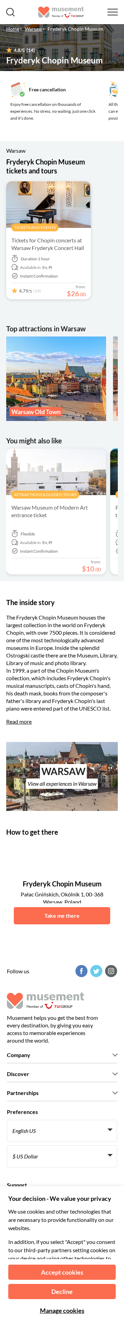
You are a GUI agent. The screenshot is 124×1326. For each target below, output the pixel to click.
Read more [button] (19, 721)
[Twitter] (95, 971)
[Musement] (61, 12)
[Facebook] (80, 971)
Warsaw (33, 29)
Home (12, 29)
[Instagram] (110, 971)
